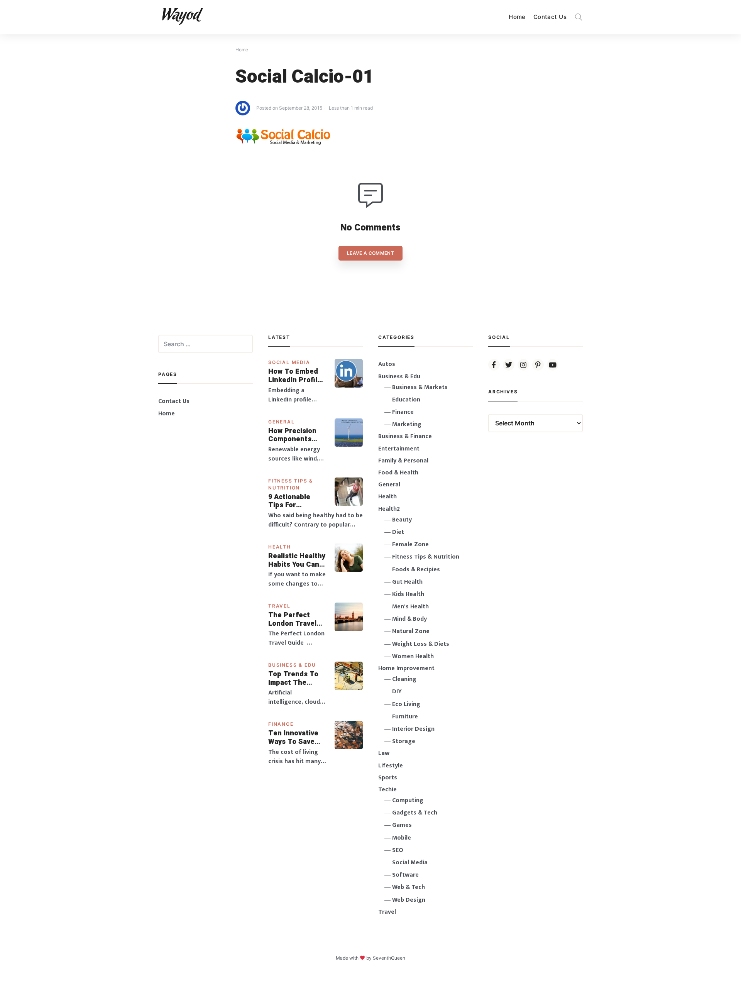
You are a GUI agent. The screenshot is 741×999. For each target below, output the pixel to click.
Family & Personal (403, 460)
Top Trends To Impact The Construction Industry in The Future (294, 678)
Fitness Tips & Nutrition (425, 557)
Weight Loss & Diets (420, 644)
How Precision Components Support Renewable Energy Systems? (297, 435)
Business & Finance (405, 436)
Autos (386, 364)
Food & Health (398, 472)
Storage (403, 741)
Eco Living (406, 704)
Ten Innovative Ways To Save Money (293, 737)
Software (405, 875)
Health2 (389, 509)
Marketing (406, 424)
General (281, 422)
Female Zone (410, 544)
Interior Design (413, 729)
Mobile (401, 838)
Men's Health (410, 606)
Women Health (413, 656)
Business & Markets (420, 387)
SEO (397, 850)
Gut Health (407, 582)
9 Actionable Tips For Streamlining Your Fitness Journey (289, 501)
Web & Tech (408, 887)
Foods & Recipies (416, 569)
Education (406, 400)
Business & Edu (292, 665)
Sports (387, 777)
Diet (398, 532)
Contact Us (550, 16)
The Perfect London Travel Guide (292, 619)
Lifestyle (390, 765)
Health (279, 547)
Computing (407, 800)
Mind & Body (409, 619)
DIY (397, 691)
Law (383, 753)
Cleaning (404, 679)
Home (517, 16)
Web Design (408, 900)
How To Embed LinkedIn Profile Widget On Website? (294, 375)
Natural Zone (411, 631)
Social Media (289, 362)
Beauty (402, 520)
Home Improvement (406, 668)
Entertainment (399, 449)
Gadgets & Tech (414, 813)
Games (402, 825)
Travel (279, 606)
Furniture (405, 716)
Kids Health (408, 594)
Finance (281, 724)
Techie (387, 789)
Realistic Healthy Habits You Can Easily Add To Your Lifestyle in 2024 (296, 560)
